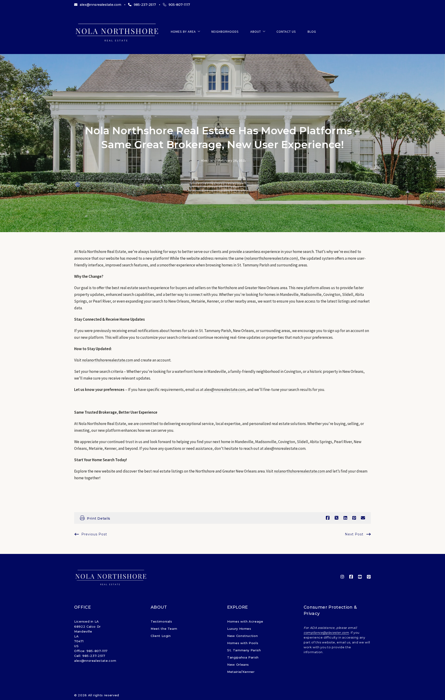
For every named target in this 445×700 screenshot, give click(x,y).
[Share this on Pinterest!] (354, 518)
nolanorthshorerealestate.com (271, 258)
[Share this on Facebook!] (328, 518)
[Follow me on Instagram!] (342, 577)
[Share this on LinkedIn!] (345, 518)
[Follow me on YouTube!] (360, 577)
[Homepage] (116, 32)
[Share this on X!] (336, 518)
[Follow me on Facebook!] (351, 577)
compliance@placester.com (326, 632)
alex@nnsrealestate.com (224, 389)
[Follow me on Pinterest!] (369, 577)
